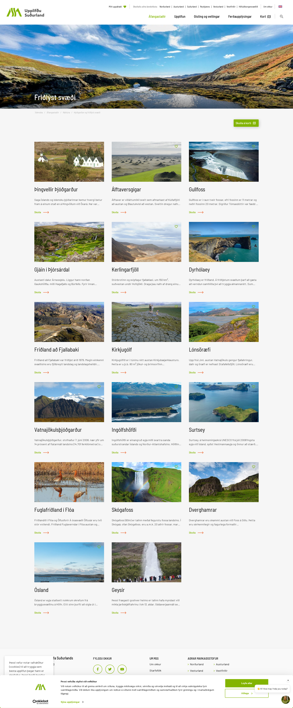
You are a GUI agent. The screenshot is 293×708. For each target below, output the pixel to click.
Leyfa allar (246, 683)
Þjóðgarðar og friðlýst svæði (87, 112)
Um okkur (155, 664)
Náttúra (66, 112)
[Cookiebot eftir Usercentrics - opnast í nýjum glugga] (40, 702)
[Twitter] (109, 669)
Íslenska (39, 112)
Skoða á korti (243, 123)
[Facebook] (97, 669)
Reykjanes (205, 6)
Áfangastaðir (53, 112)
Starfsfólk (155, 670)
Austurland (179, 6)
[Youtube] (122, 669)
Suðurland (192, 6)
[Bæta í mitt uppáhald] (99, 146)
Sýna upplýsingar (70, 702)
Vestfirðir (231, 6)
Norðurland (165, 6)
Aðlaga (245, 693)
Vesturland (218, 6)
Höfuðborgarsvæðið (248, 6)
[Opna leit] (281, 16)
